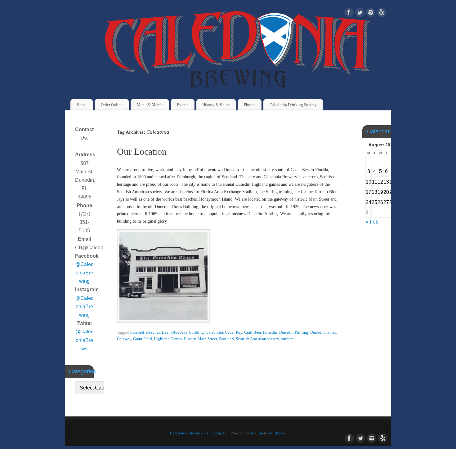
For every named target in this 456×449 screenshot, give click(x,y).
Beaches (153, 332)
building (196, 332)
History (190, 339)
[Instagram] (370, 14)
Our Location (142, 151)
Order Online (112, 104)
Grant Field (142, 339)
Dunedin (270, 332)
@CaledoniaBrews (84, 340)
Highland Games (168, 339)
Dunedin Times (323, 332)
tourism (287, 339)
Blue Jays (179, 332)
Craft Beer (252, 332)
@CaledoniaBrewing (84, 273)
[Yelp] (381, 14)
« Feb (372, 222)
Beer (165, 332)
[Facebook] (349, 14)
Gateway (124, 339)
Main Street (207, 339)
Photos (249, 104)
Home (82, 104)
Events (182, 104)
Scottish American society (257, 339)
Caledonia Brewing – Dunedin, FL (199, 433)
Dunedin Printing (293, 332)
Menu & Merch (150, 104)
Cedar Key (233, 332)
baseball (137, 332)
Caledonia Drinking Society (293, 104)
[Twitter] (359, 14)
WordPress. (277, 433)
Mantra (257, 433)
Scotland (226, 339)
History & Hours (216, 104)
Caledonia (214, 332)
